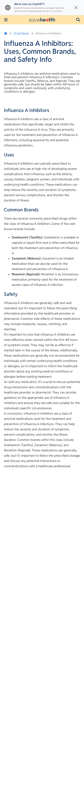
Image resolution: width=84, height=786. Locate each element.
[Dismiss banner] (76, 7)
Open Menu (6, 20)
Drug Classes (21, 33)
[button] (78, 20)
